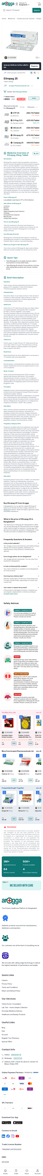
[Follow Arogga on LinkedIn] (3, 1136)
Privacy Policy (7, 984)
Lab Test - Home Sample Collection (14, 1007)
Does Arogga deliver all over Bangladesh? (17, 556)
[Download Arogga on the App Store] (17, 1122)
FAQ (3, 1031)
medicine (7, 509)
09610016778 (16, 1055)
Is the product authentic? (12, 543)
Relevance (31, 107)
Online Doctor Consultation (11, 1004)
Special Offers (7, 1042)
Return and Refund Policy (11, 991)
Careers (5, 980)
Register (34, 66)
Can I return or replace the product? (15, 587)
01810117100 (17, 1058)
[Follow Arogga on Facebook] (8, 1136)
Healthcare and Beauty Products (13, 1014)
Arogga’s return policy (11, 593)
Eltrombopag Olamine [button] (20, 92)
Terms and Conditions (10, 987)
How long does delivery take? (13, 576)
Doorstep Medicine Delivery (12, 1011)
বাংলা (37, 153)
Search (37, 10)
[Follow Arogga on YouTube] (17, 1136)
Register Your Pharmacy (10, 1038)
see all (38, 712)
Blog (3, 1028)
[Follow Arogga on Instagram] (12, 1136)
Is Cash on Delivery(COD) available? (15, 566)
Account (5, 1035)
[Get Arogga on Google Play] (6, 1122)
